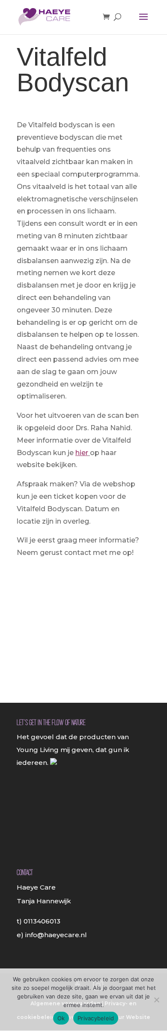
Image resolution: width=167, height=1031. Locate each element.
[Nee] (156, 999)
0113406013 (42, 921)
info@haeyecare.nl (56, 935)
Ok (61, 1018)
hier (81, 453)
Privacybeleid (96, 1018)
